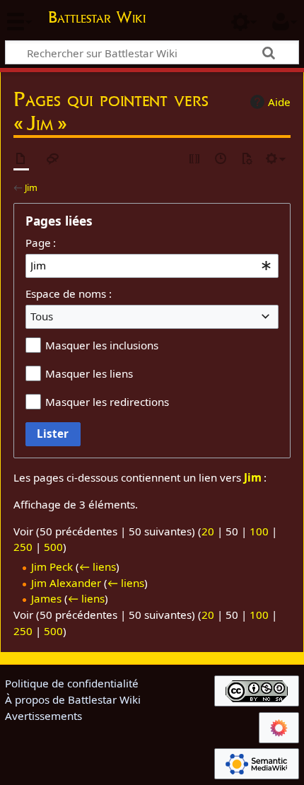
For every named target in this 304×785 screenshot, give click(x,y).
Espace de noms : (68, 293)
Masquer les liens (89, 373)
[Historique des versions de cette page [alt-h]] (221, 159)
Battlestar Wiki (97, 19)
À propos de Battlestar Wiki (73, 699)
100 (259, 531)
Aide (279, 102)
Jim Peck (52, 566)
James (46, 598)
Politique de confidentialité (72, 683)
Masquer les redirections (107, 402)
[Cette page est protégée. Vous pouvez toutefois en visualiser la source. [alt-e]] (195, 159)
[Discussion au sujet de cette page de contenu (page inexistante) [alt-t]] (53, 159)
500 (53, 547)
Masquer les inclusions (101, 345)
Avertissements (43, 716)
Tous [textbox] (41, 316)
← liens (97, 566)
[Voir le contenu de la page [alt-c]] (21, 159)
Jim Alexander (66, 583)
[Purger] (247, 159)
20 (207, 531)
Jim (31, 187)
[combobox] (152, 266)
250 (23, 547)
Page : (40, 243)
